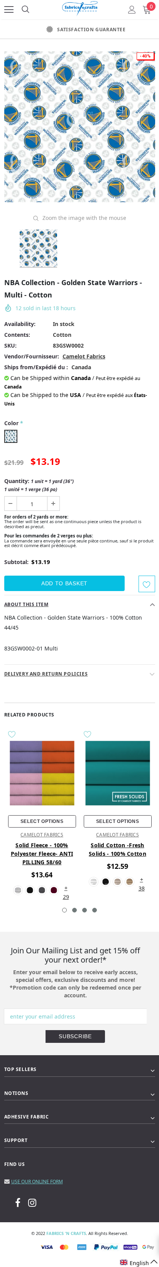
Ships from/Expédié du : (36, 367)
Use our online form (37, 1181)
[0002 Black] (105, 881)
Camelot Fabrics (84, 356)
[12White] (18, 890)
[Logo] (80, 7)
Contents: (17, 334)
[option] (79, 29)
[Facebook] (17, 1202)
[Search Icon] (25, 10)
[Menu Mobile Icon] (9, 9)
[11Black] (29, 890)
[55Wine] (53, 890)
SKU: (10, 345)
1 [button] (64, 910)
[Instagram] (32, 1202)
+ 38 (142, 880)
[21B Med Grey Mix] (41, 890)
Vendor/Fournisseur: (31, 356)
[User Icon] (132, 10)
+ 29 (66, 888)
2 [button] (74, 910)
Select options (41, 821)
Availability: (20, 324)
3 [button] (84, 910)
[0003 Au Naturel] (117, 881)
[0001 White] (93, 881)
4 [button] (94, 910)
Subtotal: (16, 562)
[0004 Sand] (129, 881)
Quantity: (39, 485)
